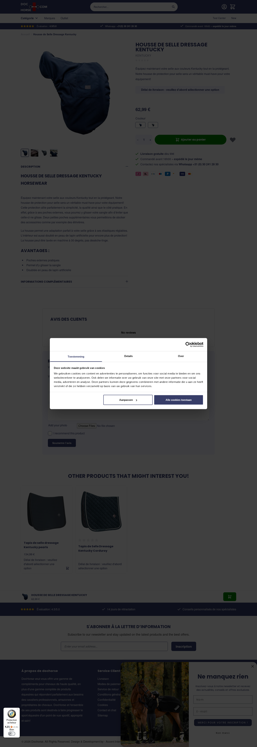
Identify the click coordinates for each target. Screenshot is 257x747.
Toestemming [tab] (76, 356)
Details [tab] (128, 355)
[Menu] (18, 710)
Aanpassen (126, 399)
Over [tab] (181, 355)
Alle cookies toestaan (179, 399)
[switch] (11, 734)
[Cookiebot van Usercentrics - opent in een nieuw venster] (188, 344)
